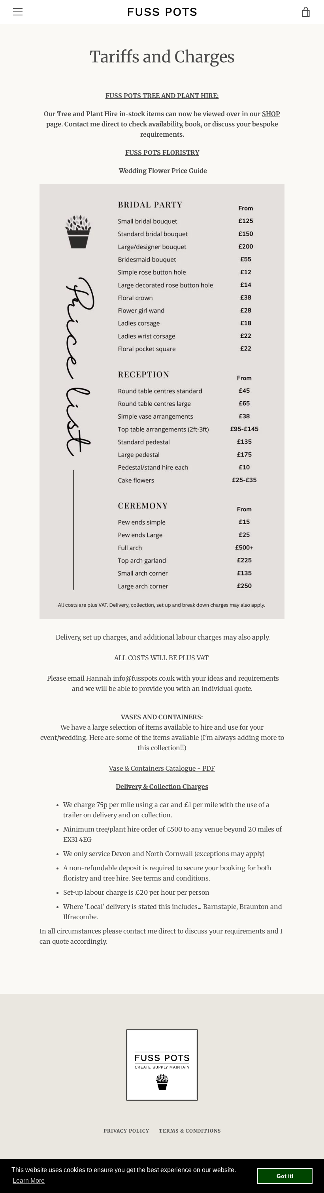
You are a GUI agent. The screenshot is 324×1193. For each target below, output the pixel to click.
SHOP (271, 114)
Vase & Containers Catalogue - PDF (162, 768)
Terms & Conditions (190, 1131)
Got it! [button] (285, 1176)
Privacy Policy (126, 1131)
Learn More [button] (29, 1180)
